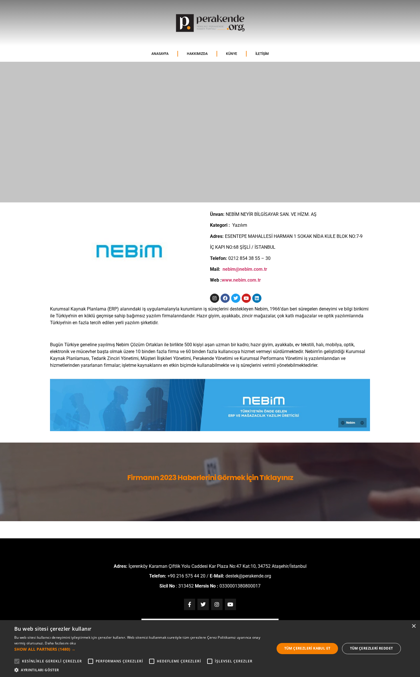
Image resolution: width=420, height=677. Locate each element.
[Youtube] (246, 298)
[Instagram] (214, 298)
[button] (140, 649)
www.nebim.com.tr (241, 280)
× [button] (413, 626)
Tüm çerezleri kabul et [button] (307, 648)
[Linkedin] (256, 298)
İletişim (262, 54)
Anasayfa (160, 54)
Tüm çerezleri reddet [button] (371, 648)
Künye (231, 54)
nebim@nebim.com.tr (245, 269)
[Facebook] (225, 298)
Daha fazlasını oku (60, 643)
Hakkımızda (197, 54)
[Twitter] (235, 298)
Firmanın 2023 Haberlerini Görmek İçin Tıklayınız (210, 478)
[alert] (210, 648)
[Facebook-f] (189, 604)
